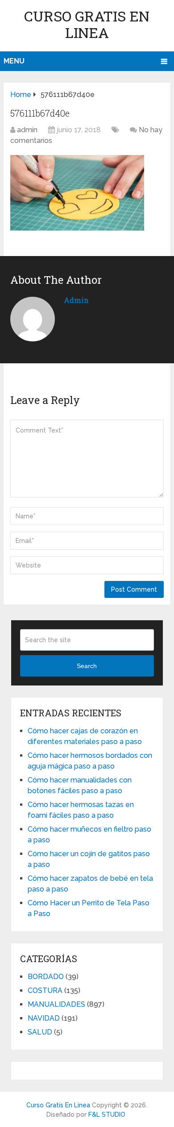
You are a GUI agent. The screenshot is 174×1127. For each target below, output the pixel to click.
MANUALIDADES (56, 1004)
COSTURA (45, 990)
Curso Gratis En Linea (86, 24)
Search (87, 665)
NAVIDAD (44, 1018)
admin (27, 130)
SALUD (40, 1032)
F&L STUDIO (106, 1114)
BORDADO (46, 976)
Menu (14, 61)
